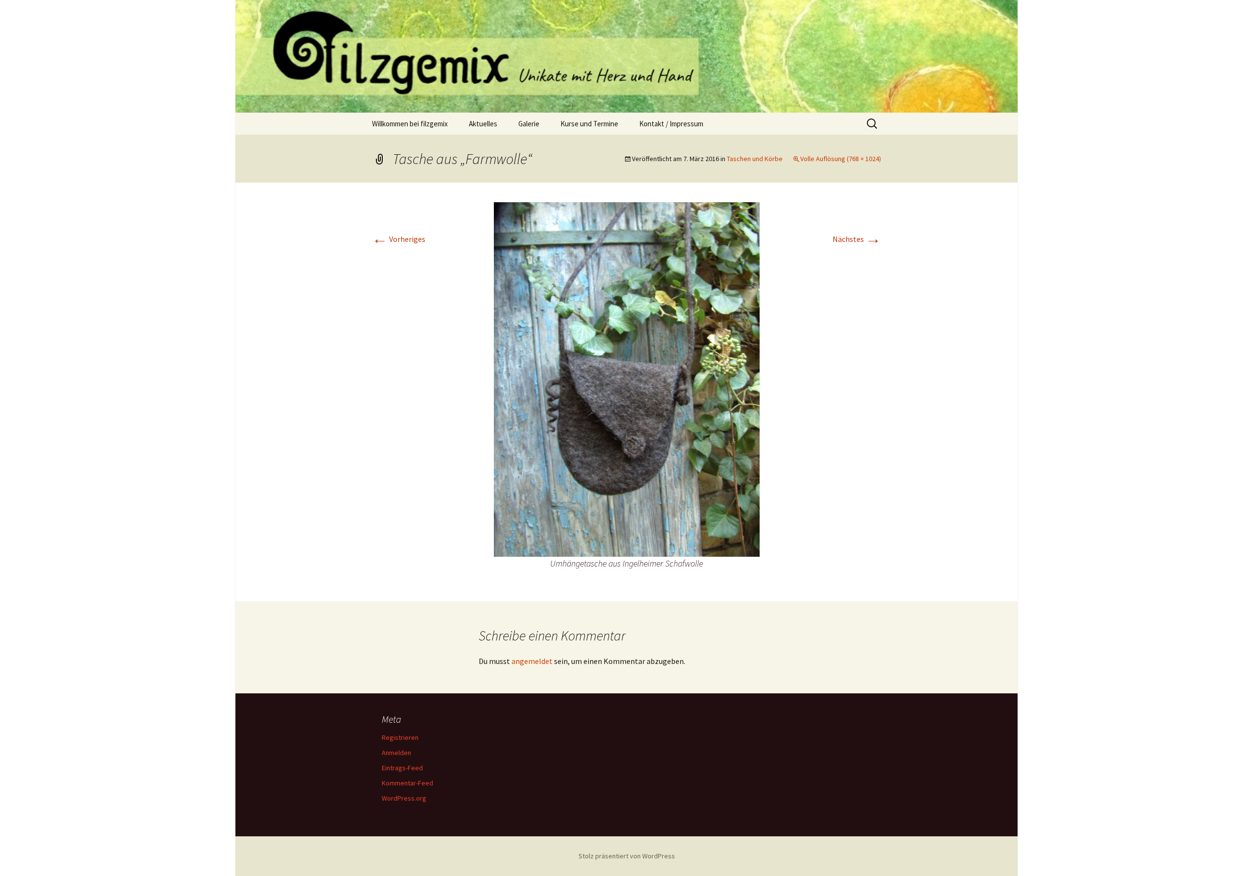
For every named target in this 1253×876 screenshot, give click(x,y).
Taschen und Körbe (755, 158)
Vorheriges (398, 239)
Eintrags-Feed (402, 767)
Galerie (528, 123)
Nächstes (857, 239)
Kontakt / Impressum (671, 123)
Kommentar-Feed (407, 783)
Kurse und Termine (589, 123)
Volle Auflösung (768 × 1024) (840, 158)
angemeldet (532, 661)
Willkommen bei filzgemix (410, 123)
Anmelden (396, 752)
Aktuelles (483, 123)
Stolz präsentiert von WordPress (627, 856)
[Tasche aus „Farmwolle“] (627, 378)
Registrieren (400, 737)
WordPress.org (404, 798)
